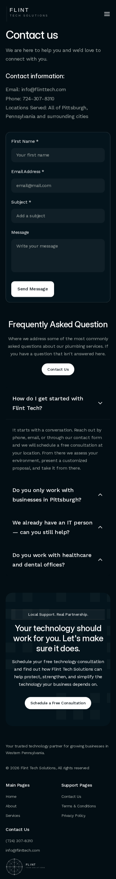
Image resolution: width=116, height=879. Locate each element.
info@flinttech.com (43, 89)
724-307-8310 (38, 98)
